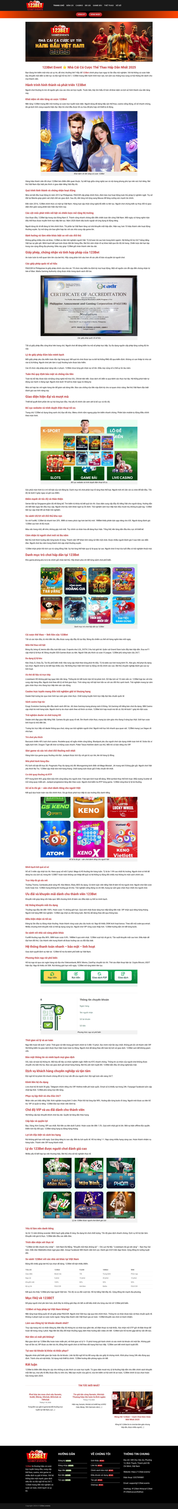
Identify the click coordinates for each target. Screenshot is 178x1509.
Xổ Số (118, 5)
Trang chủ (58, 5)
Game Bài (97, 5)
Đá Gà (88, 5)
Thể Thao (109, 5)
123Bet (86, 72)
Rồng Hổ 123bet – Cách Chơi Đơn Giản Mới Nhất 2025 (132, 1418)
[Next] (153, 1413)
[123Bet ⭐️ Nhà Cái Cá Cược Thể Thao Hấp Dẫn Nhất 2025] (37, 5)
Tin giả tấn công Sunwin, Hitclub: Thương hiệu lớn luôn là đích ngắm (89, 1395)
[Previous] (25, 1413)
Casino (79, 5)
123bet (28, 1466)
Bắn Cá (70, 5)
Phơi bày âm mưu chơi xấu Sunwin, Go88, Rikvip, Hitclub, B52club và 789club (45, 1397)
